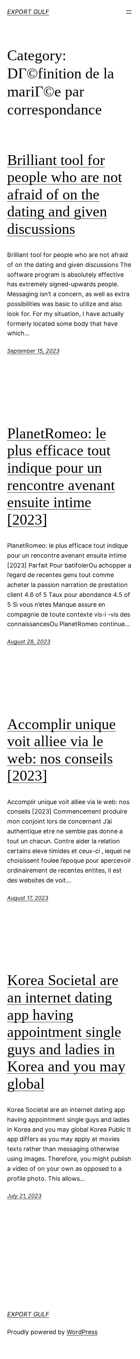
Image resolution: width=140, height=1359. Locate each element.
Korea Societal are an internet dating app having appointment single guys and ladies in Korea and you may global (66, 1032)
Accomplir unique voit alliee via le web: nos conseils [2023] (61, 750)
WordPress (82, 1331)
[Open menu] (129, 12)
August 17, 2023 (27, 897)
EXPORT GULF (28, 11)
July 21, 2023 (24, 1195)
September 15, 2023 (33, 350)
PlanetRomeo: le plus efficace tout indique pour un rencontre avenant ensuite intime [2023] (61, 476)
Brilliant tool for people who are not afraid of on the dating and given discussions (64, 194)
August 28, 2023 (28, 641)
